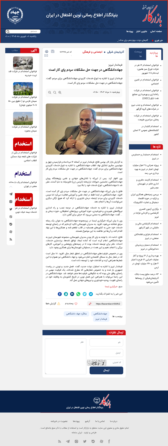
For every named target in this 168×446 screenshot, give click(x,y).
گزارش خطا (51, 304)
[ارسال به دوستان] (46, 55)
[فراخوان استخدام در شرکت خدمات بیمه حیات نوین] (23, 199)
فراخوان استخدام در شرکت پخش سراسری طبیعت (146, 118)
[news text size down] (49, 93)
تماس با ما (100, 421)
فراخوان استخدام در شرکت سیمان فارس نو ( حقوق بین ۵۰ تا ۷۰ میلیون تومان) (22, 101)
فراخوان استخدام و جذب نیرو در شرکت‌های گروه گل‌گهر (145, 107)
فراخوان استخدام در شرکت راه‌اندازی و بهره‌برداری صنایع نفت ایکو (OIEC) (145, 94)
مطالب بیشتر (15, 51)
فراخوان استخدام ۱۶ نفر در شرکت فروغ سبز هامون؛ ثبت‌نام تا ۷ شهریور (147, 69)
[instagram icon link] (76, 441)
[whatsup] (78, 294)
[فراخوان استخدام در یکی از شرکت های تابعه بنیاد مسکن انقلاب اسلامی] (23, 144)
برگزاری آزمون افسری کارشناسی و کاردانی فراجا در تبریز (146, 213)
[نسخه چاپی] (46, 52)
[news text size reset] (54, 93)
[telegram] (90, 294)
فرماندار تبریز (101, 319)
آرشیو (87, 421)
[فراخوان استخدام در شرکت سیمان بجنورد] (23, 118)
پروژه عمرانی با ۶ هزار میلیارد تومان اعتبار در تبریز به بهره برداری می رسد (146, 169)
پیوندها (129, 31)
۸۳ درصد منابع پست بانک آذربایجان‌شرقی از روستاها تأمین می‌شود (147, 278)
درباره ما (113, 421)
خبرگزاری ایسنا (111, 286)
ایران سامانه (77, 433)
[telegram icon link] (68, 441)
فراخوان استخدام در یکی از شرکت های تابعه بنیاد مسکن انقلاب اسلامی (24, 157)
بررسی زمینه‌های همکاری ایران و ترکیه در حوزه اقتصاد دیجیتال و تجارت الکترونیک (145, 198)
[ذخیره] (52, 52)
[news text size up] (59, 93)
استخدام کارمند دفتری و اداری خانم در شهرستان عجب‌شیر (147, 184)
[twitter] (84, 294)
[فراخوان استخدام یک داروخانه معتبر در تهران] (23, 174)
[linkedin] (71, 294)
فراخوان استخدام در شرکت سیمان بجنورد (24, 129)
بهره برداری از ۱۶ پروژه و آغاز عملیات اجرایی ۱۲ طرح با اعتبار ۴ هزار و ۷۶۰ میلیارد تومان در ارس (145, 262)
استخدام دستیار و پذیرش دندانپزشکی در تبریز (147, 247)
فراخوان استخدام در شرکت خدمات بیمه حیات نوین (24, 210)
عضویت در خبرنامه (59, 421)
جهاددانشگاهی (100, 314)
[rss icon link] (59, 441)
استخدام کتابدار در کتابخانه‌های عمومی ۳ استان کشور (146, 130)
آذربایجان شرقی (115, 52)
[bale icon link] (93, 441)
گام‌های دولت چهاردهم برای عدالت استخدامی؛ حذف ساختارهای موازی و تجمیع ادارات (110, 40)
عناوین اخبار (141, 31)
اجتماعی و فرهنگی (92, 52)
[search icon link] (8, 31)
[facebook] (60, 294)
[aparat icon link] (101, 441)
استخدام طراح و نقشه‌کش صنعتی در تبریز (146, 236)
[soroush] (65, 294)
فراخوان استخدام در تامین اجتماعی (146, 82)
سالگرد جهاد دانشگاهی (76, 314)
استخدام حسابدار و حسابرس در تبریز (145, 157)
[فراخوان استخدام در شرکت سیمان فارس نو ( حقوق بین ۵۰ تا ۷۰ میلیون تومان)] (23, 88)
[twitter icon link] (84, 441)
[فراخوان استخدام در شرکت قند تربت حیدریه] (23, 63)
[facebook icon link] (109, 441)
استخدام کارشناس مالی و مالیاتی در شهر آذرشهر (147, 226)
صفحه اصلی (156, 31)
